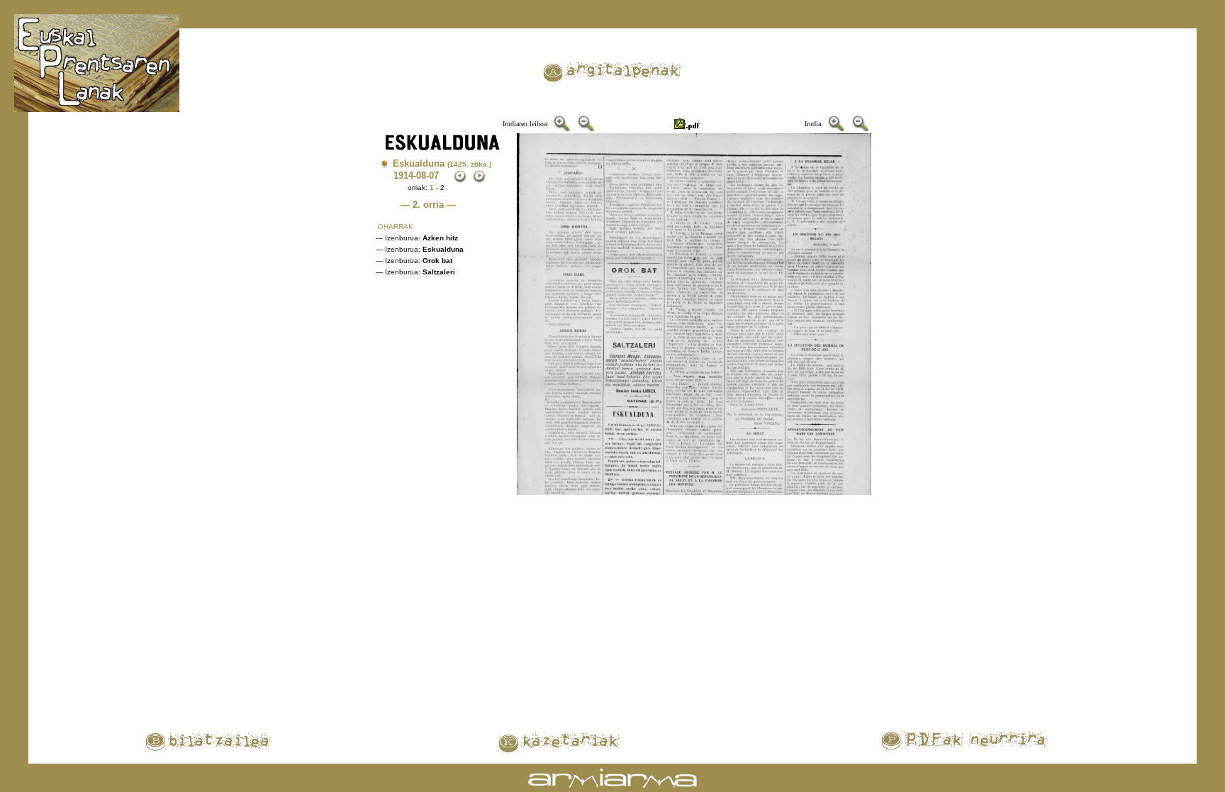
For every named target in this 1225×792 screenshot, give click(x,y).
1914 (403, 175)
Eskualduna (442, 163)
